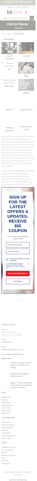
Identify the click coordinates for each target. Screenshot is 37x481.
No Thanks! (18, 281)
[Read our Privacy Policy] (28, 263)
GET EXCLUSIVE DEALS (17, 273)
